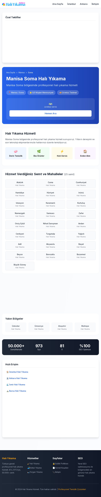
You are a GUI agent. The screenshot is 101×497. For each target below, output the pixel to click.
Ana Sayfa (57, 4)
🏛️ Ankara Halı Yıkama (16, 378)
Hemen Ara (50, 113)
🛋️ (34, 468)
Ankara (83, 4)
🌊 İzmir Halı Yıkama (15, 384)
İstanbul (71, 4)
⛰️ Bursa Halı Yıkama (16, 391)
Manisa (22, 72)
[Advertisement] (50, 41)
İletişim (95, 4)
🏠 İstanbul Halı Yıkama (17, 372)
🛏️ (34, 472)
